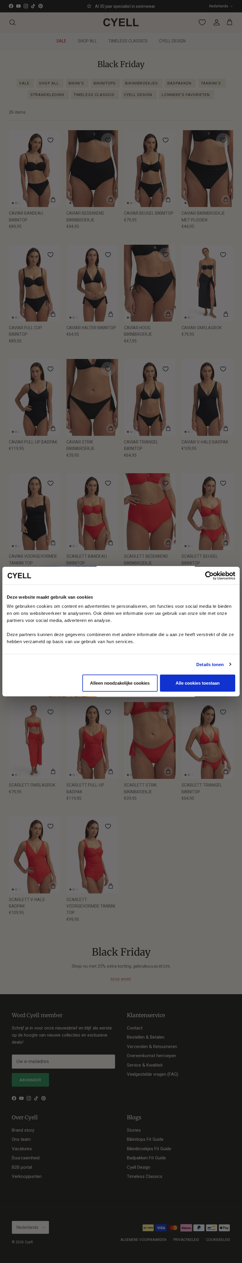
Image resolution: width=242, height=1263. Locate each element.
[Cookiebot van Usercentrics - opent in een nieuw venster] (209, 575)
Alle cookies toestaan (198, 683)
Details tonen (210, 664)
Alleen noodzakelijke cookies (120, 683)
